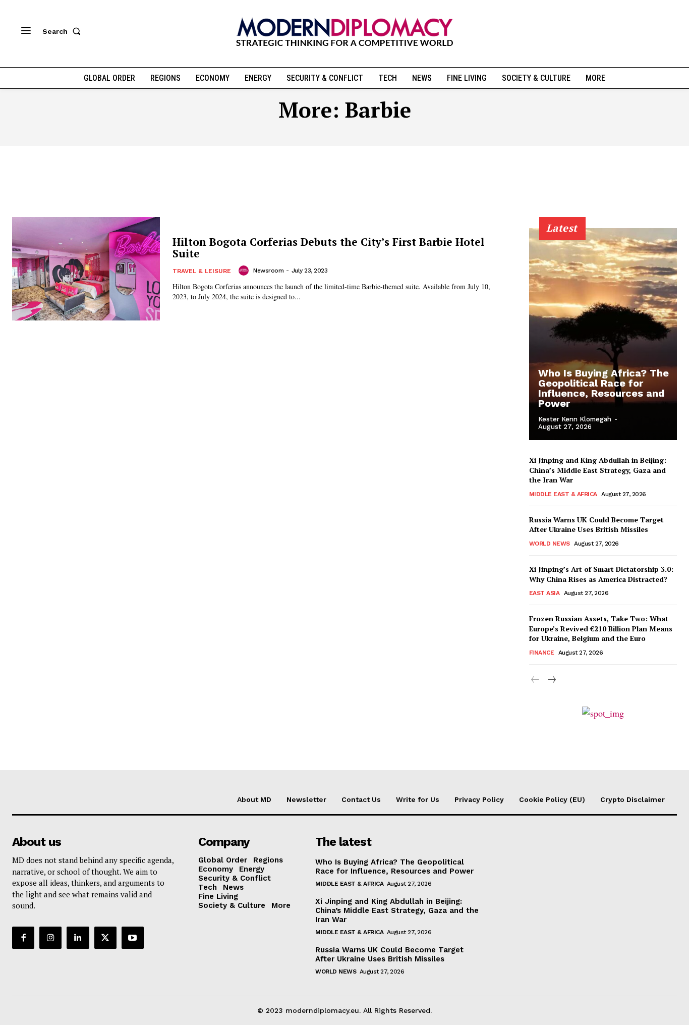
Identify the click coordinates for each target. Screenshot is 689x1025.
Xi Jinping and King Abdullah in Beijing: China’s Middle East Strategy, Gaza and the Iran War (597, 469)
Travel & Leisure (202, 271)
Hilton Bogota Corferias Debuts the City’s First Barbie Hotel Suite (329, 247)
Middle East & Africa (563, 494)
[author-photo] (245, 270)
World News (549, 543)
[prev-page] (535, 680)
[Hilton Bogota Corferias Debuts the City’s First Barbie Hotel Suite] (86, 268)
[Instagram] (50, 938)
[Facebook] (23, 938)
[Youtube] (133, 938)
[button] (63, 31)
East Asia (544, 593)
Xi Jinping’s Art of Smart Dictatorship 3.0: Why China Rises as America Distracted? (601, 574)
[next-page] (551, 680)
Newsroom (268, 270)
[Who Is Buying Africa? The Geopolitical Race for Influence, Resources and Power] (603, 334)
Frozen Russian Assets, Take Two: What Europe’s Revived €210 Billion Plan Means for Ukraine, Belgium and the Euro (600, 628)
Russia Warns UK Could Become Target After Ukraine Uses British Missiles (596, 524)
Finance (541, 652)
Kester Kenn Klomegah (574, 419)
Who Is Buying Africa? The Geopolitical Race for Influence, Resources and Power (603, 388)
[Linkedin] (78, 938)
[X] (105, 938)
